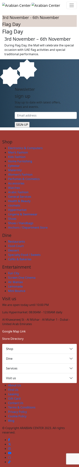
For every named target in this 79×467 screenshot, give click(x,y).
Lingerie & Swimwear (22, 214)
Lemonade (15, 286)
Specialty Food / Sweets (24, 255)
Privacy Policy (17, 412)
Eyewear (14, 166)
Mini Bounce (16, 291)
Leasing (13, 394)
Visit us (11, 378)
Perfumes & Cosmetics (24, 179)
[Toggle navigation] (72, 5)
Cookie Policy (17, 416)
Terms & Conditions (21, 407)
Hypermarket (17, 210)
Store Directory (13, 339)
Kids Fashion (17, 157)
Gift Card (14, 398)
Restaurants (16, 241)
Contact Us (15, 403)
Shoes (12, 219)
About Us (14, 385)
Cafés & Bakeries (19, 259)
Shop (9, 349)
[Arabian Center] (31, 5)
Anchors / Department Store (28, 227)
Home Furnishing (20, 161)
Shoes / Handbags (20, 223)
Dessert (13, 250)
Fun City (13, 273)
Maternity (15, 170)
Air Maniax (15, 282)
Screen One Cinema (21, 278)
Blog (11, 421)
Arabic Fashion (18, 192)
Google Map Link (14, 331)
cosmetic (14, 205)
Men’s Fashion (18, 152)
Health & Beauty (19, 201)
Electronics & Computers (25, 148)
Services (11, 368)
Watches (14, 188)
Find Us (13, 390)
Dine (9, 359)
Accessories (16, 183)
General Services (19, 197)
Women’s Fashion (20, 174)
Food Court (16, 246)
